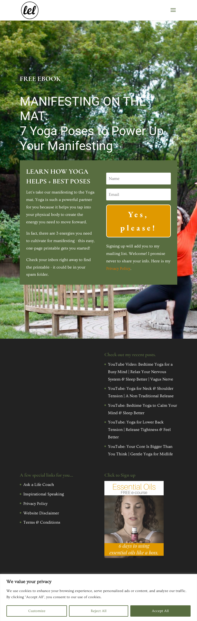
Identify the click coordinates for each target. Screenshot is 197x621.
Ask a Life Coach (38, 484)
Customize (36, 611)
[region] (98, 597)
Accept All (160, 611)
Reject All (98, 611)
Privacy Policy (118, 268)
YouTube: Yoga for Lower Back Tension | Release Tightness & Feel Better (139, 429)
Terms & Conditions (41, 522)
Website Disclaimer (41, 513)
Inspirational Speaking (43, 494)
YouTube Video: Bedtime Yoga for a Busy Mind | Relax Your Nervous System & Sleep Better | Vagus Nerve (140, 372)
